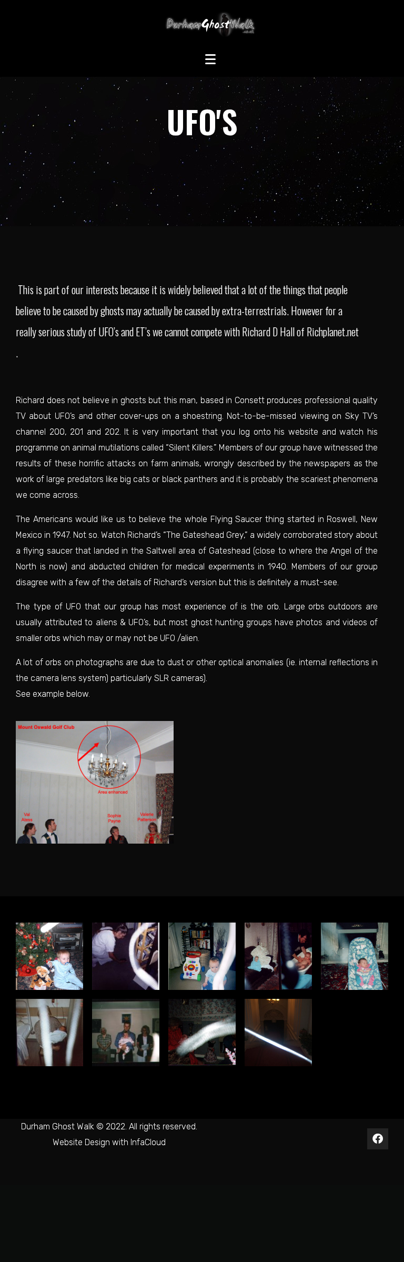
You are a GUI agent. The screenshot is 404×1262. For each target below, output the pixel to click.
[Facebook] (377, 1138)
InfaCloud (148, 1142)
